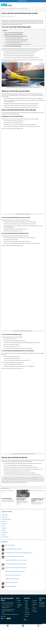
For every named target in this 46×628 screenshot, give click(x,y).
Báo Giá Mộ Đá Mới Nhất (7, 498)
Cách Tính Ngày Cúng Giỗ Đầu (11, 586)
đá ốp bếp (8, 481)
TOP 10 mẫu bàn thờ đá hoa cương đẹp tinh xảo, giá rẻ (15, 563)
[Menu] (44, 4)
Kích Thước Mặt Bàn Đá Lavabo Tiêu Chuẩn (21, 499)
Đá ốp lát (34, 602)
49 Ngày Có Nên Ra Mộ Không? (11, 582)
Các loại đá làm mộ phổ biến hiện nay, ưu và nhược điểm (16, 560)
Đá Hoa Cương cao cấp (6, 519)
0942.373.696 (42, 605)
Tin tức (6, 8)
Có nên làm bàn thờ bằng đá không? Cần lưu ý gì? (14, 556)
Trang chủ (2, 8)
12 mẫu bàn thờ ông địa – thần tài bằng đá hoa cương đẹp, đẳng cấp (37, 500)
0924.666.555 (42, 602)
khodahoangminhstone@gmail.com (11, 614)
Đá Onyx (3, 526)
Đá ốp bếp (35, 600)
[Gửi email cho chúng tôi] (6, 618)
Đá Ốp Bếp (4, 528)
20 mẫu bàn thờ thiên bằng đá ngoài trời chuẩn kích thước (16, 567)
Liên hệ (18, 602)
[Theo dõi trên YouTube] (10, 618)
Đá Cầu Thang (4, 517)
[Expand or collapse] (43, 30)
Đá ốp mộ (34, 607)
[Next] (44, 498)
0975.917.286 (42, 606)
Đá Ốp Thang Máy (5, 536)
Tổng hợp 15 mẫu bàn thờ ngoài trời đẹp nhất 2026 (15, 571)
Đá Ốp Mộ (4, 534)
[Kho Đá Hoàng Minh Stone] (6, 5)
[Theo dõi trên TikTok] (4, 618)
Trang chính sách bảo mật (19, 606)
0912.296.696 (42, 603)
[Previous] (1, 498)
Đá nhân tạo (27, 614)
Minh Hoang (12, 16)
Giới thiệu (19, 600)
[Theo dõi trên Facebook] (2, 618)
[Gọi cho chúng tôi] (8, 618)
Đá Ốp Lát (4, 530)
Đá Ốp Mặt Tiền (5, 532)
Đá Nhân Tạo (4, 523)
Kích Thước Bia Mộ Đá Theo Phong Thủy (13, 575)
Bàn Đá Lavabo (5, 515)
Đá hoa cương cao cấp (27, 609)
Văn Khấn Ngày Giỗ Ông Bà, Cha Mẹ (12, 578)
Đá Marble (4, 521)
